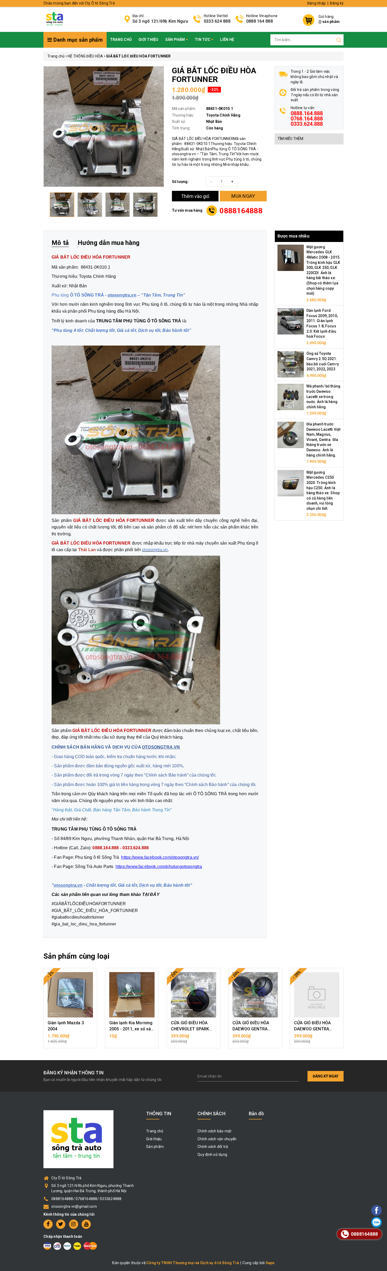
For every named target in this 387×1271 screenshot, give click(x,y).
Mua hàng (70, 1039)
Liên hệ (227, 39)
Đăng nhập (316, 3)
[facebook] (48, 1224)
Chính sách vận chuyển (216, 1139)
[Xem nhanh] (70, 994)
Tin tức (203, 39)
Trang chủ (121, 39)
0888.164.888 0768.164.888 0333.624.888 (307, 119)
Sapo (270, 1263)
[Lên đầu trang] (362, 886)
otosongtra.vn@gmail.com (74, 1206)
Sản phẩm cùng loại (76, 956)
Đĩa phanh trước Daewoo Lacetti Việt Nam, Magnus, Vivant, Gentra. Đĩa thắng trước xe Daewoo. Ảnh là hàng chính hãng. (323, 439)
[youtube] (86, 1224)
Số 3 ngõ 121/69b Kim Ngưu (160, 21)
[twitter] (60, 1224)
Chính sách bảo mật (214, 1131)
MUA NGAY (243, 196)
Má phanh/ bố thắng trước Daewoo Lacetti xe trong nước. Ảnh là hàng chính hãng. (323, 396)
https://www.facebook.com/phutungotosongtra (159, 866)
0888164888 (241, 210)
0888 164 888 (259, 21)
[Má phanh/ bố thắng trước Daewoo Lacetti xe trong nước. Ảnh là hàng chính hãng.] (290, 397)
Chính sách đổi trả (212, 1146)
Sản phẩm (175, 39)
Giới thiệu (148, 39)
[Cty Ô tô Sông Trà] (55, 19)
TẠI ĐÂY (151, 894)
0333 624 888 (217, 21)
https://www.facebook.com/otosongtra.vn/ (160, 857)
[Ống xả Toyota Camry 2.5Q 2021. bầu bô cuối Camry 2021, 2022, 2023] (290, 364)
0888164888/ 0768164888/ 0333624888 (86, 1199)
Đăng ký (337, 3)
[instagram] (73, 1224)
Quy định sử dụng (212, 1154)
